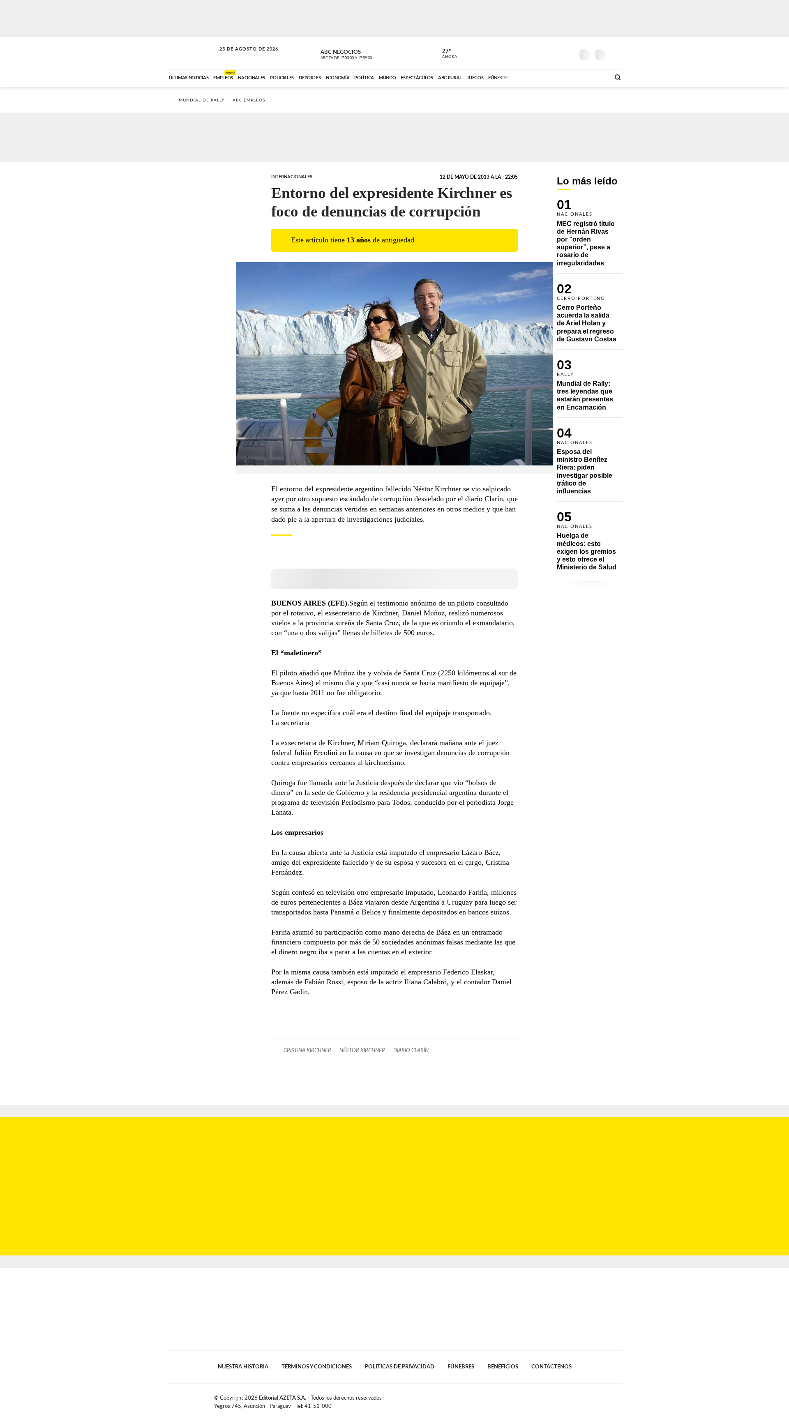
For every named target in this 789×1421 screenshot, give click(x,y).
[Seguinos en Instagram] (567, 53)
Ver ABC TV (361, 53)
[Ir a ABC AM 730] (560, 77)
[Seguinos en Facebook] (530, 53)
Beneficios (502, 1366)
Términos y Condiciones (316, 1366)
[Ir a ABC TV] (537, 77)
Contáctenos (551, 1366)
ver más (445, 54)
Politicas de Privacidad (399, 1366)
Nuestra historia (243, 1366)
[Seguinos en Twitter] (543, 53)
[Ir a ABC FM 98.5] (593, 77)
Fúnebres (461, 1366)
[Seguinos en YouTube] (555, 53)
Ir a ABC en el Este (241, 56)
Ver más (590, 236)
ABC (192, 53)
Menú (615, 53)
